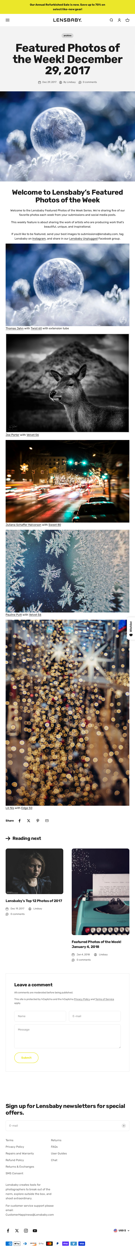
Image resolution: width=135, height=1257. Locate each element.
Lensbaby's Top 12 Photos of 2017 (34, 901)
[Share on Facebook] (19, 820)
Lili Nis (10, 808)
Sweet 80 (55, 524)
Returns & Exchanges (20, 1166)
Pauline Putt (14, 614)
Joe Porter (12, 434)
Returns (56, 1140)
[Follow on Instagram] (26, 1230)
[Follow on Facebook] (8, 1230)
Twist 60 (36, 328)
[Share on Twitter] (28, 820)
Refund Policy (15, 1160)
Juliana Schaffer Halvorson (23, 524)
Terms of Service (104, 999)
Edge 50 (26, 808)
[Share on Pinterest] (37, 820)
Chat (54, 1160)
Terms (9, 1140)
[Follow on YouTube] (35, 1230)
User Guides (59, 1153)
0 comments (90, 82)
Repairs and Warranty (20, 1153)
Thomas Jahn (15, 328)
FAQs (54, 1146)
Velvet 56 (33, 434)
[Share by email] (46, 820)
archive (67, 35)
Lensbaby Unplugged (83, 238)
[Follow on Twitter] (17, 1230)
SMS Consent (14, 1173)
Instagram (39, 238)
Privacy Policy (82, 999)
